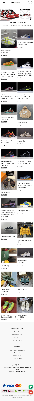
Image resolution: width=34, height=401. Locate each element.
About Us (17, 332)
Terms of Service (17, 340)
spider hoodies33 (23, 122)
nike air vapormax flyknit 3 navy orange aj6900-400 (24, 185)
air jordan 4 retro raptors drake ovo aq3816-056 (7, 163)
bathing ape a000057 (8, 236)
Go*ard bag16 (5, 266)
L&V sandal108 (22, 289)
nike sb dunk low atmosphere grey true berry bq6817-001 (8, 96)
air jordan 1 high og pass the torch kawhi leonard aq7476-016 (24, 73)
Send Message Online (17, 371)
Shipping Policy (17, 358)
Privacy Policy (17, 355)
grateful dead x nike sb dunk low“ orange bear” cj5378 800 (8, 74)
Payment (17, 353)
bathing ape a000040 (24, 211)
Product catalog (17, 334)
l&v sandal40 (5, 192)
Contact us (17, 337)
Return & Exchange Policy (17, 350)
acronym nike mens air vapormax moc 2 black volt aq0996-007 (25, 96)
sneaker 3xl (21, 141)
